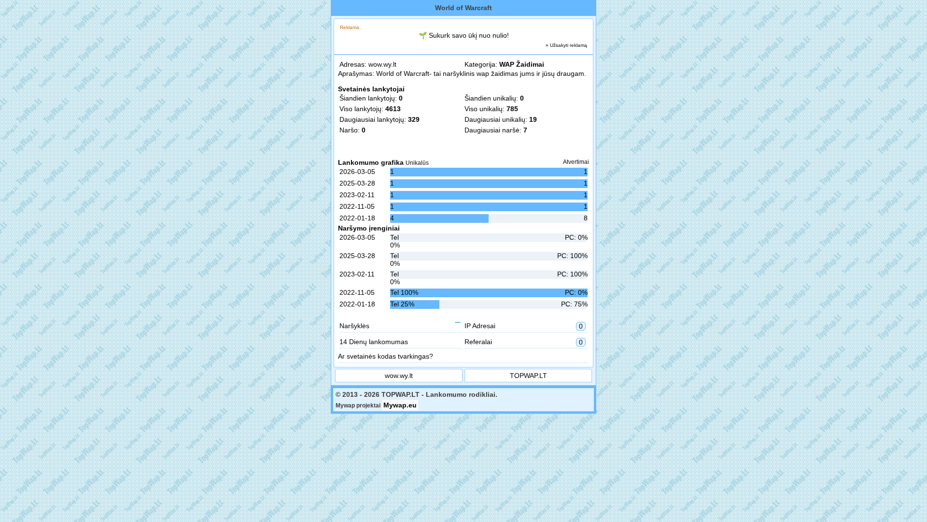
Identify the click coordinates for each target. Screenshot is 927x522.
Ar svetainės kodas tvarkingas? (385, 356)
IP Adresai (523, 326)
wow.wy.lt (382, 64)
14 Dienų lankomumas (373, 342)
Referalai (523, 342)
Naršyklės (354, 326)
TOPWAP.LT (528, 375)
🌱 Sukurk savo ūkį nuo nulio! (464, 35)
